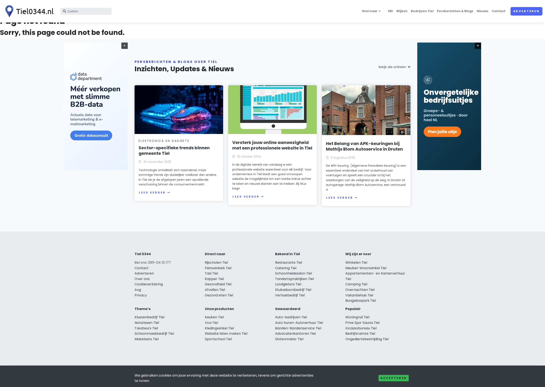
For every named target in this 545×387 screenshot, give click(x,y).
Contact (498, 11)
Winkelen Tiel (356, 262)
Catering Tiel (285, 268)
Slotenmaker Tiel (289, 339)
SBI (390, 11)
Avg (138, 289)
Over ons (142, 278)
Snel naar (369, 11)
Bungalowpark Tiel (360, 300)
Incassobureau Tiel (361, 328)
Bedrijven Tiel (422, 11)
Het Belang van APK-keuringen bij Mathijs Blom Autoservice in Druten (364, 146)
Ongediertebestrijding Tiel (367, 339)
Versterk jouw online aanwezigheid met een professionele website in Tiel (272, 145)
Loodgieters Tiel (288, 284)
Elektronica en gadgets (164, 141)
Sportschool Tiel (218, 339)
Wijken (401, 11)
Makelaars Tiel (147, 339)
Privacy (141, 295)
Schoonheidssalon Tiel (293, 273)
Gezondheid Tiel (218, 284)
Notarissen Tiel (147, 322)
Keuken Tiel (214, 317)
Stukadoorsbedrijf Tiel (293, 289)
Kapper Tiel (214, 278)
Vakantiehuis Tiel (359, 295)
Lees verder (152, 192)
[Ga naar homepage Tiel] (28, 11)
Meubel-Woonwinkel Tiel (365, 268)
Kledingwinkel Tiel (219, 328)
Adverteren (526, 11)
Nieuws (482, 11)
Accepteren (393, 378)
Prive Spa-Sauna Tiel (362, 322)
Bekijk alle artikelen (392, 67)
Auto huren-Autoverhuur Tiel (299, 322)
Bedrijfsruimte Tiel (360, 333)
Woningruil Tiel (357, 317)
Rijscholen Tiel (216, 262)
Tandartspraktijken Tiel (294, 278)
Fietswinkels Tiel (218, 268)
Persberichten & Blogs (455, 11)
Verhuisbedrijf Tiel (290, 295)
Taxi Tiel (211, 273)
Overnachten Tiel (359, 289)
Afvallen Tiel (215, 289)
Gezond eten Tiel (219, 295)
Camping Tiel (356, 284)
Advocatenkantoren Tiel (295, 333)
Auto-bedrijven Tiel (291, 317)
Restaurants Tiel (288, 262)
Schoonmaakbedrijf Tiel (154, 333)
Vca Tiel (211, 322)
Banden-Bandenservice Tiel (298, 328)
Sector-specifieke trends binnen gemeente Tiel (174, 150)
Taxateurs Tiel (146, 328)
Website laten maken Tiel (226, 333)
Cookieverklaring (149, 284)
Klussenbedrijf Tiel (149, 317)
